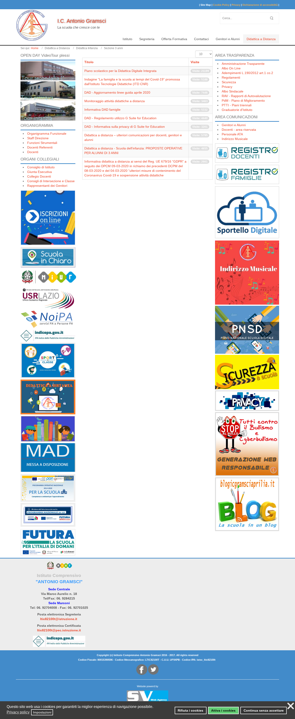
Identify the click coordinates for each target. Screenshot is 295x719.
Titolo (89, 62)
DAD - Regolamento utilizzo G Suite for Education (120, 118)
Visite (195, 62)
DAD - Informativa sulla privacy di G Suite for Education (124, 126)
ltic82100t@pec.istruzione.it (59, 630)
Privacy (236, 4)
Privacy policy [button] (18, 712)
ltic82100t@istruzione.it (58, 619)
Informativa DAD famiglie (102, 109)
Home (34, 48)
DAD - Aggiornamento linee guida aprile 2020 (117, 92)
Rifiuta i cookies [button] (190, 710)
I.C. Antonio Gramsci (81, 21)
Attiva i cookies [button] (223, 710)
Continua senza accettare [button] (264, 710)
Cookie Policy (221, 4)
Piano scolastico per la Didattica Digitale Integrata (120, 71)
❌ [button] (290, 706)
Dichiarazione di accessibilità (260, 4)
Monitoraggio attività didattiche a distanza (114, 101)
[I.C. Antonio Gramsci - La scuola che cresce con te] (32, 25)
